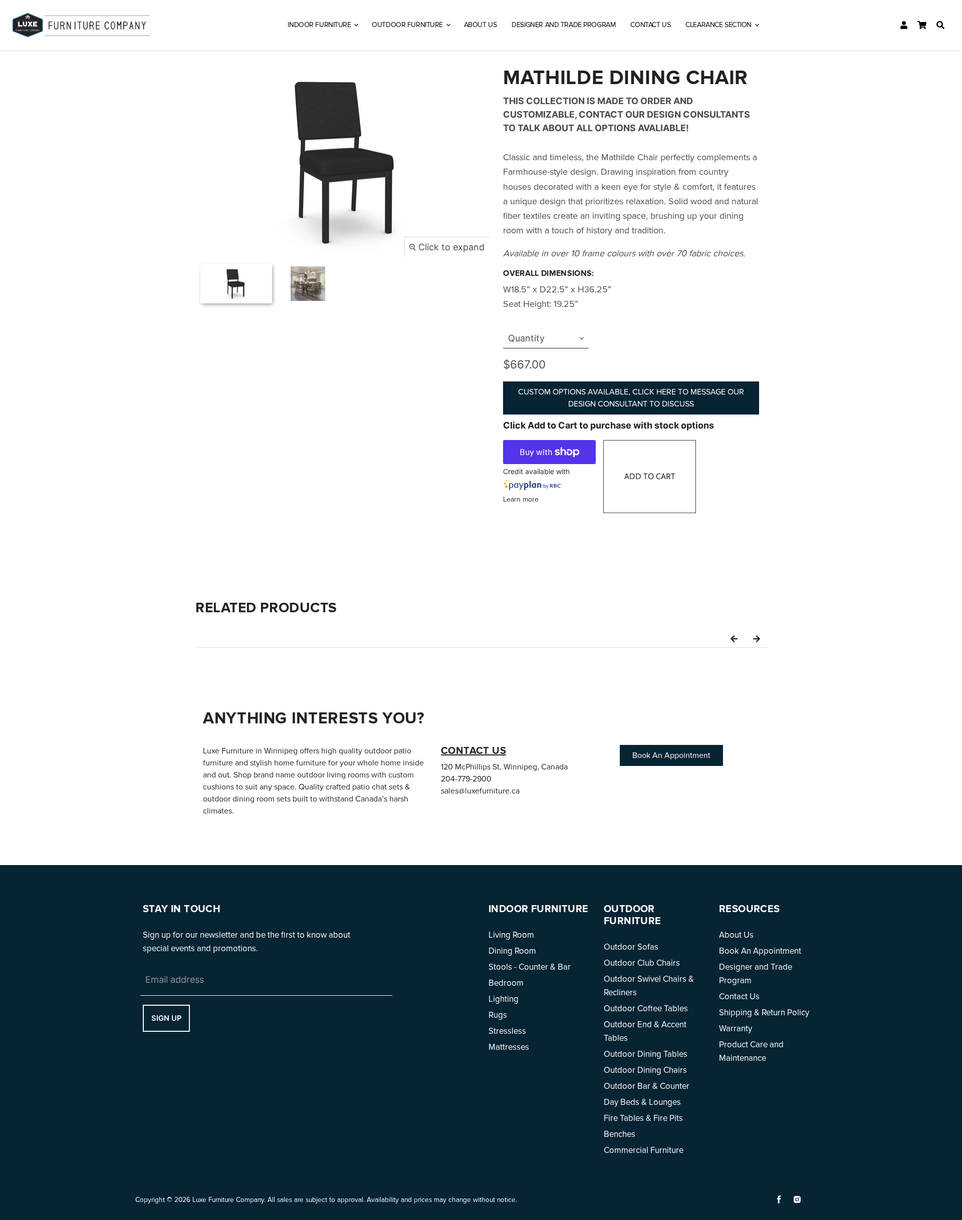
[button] (734, 637)
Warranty (735, 1028)
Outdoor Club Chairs (642, 963)
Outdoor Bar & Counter (646, 1086)
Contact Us (650, 25)
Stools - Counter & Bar (530, 967)
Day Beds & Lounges (642, 1102)
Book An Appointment (760, 951)
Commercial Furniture (643, 1150)
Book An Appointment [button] (671, 755)
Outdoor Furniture (408, 25)
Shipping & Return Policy (764, 1012)
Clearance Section (719, 25)
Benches (619, 1134)
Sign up (166, 1018)
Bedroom (506, 983)
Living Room (511, 935)
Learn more (521, 499)
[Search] (940, 25)
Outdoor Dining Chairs (645, 1070)
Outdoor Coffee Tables (646, 1008)
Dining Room (512, 951)
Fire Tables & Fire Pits (643, 1118)
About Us (480, 25)
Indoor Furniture (320, 25)
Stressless (507, 1031)
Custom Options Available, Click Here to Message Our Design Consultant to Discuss (631, 398)
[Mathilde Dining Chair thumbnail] (236, 283)
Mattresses (509, 1047)
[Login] (903, 25)
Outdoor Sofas (631, 947)
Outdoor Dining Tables (645, 1054)
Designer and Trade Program (563, 25)
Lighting (504, 999)
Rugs (498, 1015)
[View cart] (921, 25)
